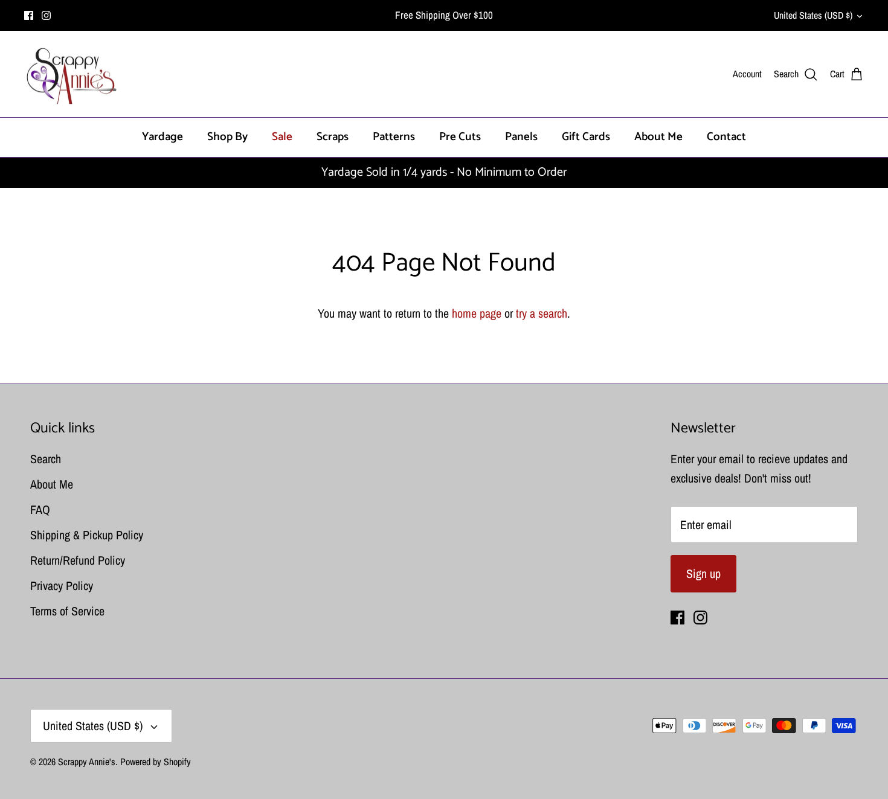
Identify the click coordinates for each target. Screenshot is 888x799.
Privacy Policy (61, 585)
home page (476, 313)
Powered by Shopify (155, 761)
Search (45, 459)
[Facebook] (28, 15)
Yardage (162, 136)
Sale (282, 136)
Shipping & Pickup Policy (86, 535)
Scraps (333, 136)
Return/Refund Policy (77, 560)
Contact (726, 136)
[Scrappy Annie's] (71, 74)
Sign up (703, 573)
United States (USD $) (813, 15)
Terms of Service (67, 611)
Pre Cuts (460, 136)
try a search (541, 313)
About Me (658, 136)
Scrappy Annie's (86, 761)
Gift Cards (586, 136)
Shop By (227, 136)
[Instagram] (46, 15)
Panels (521, 136)
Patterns (394, 136)
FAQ (40, 509)
